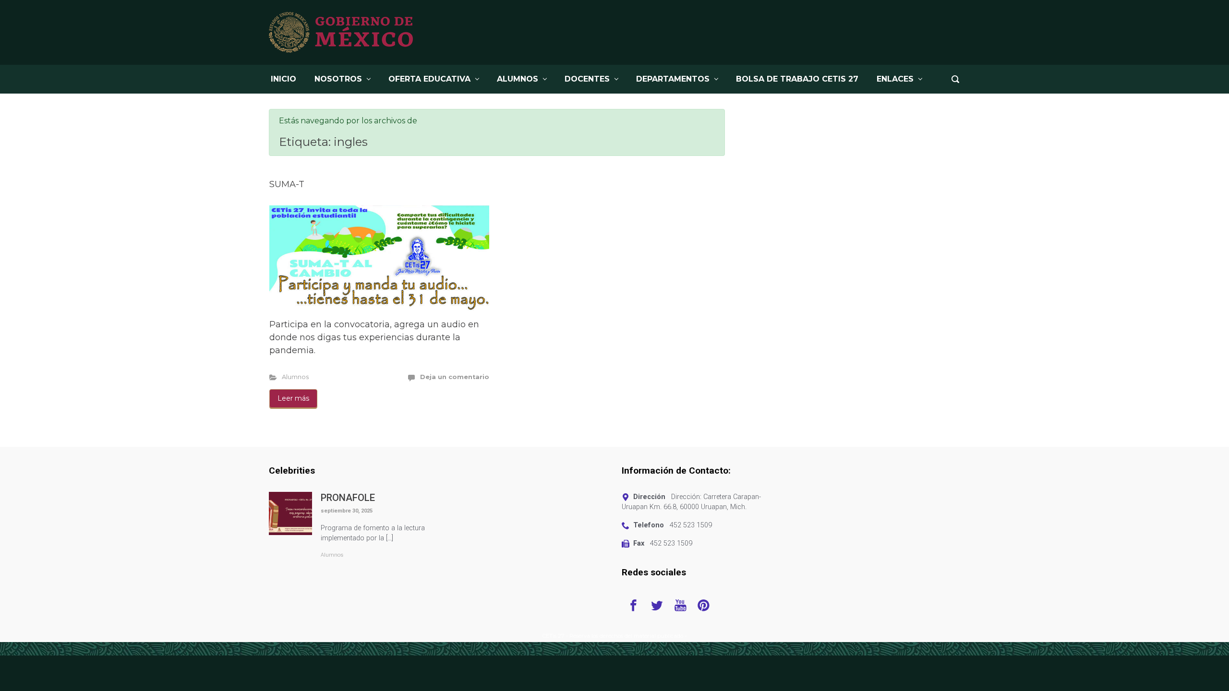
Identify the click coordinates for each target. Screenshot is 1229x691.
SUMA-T (286, 184)
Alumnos (295, 377)
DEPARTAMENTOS (673, 78)
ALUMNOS (517, 78)
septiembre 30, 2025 (347, 511)
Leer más (293, 398)
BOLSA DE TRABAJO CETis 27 (797, 78)
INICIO (283, 78)
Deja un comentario (454, 377)
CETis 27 (553, 635)
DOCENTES (587, 78)
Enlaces (895, 78)
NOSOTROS (338, 78)
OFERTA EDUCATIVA (429, 78)
